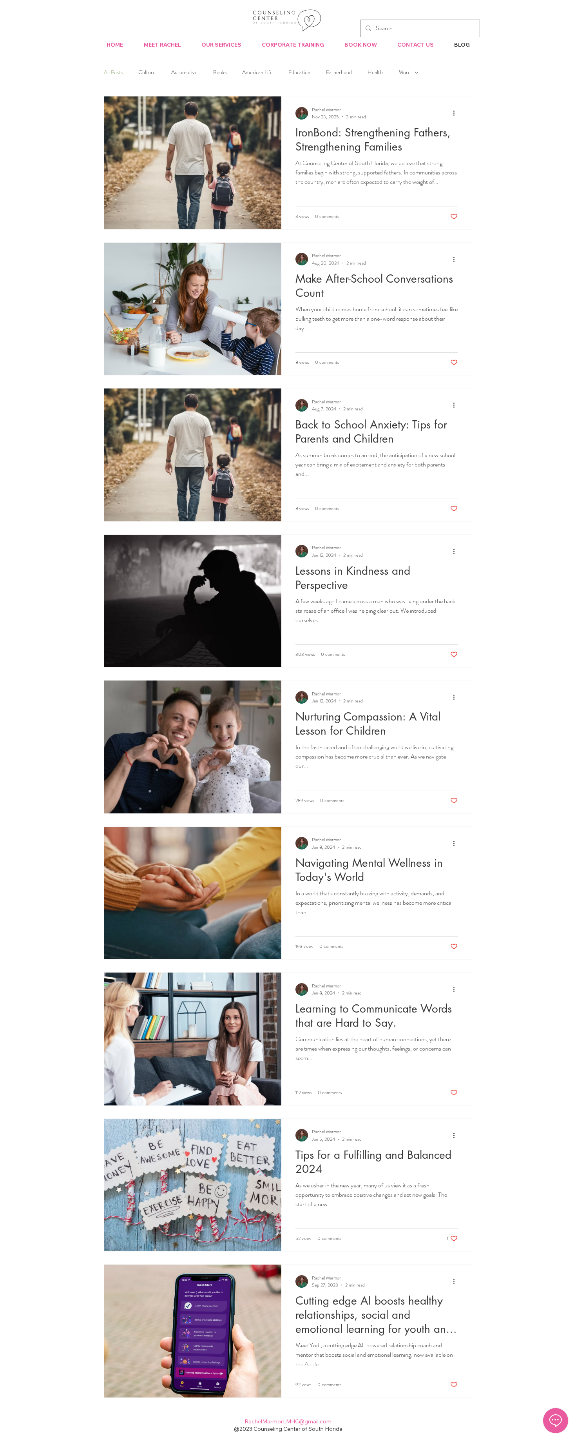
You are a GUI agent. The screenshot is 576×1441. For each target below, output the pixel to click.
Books (219, 72)
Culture (147, 72)
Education (299, 72)
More (404, 72)
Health (375, 72)
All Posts (113, 72)
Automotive (184, 72)
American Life (257, 72)
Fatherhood (339, 72)
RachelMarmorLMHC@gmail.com (288, 1421)
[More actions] (456, 113)
